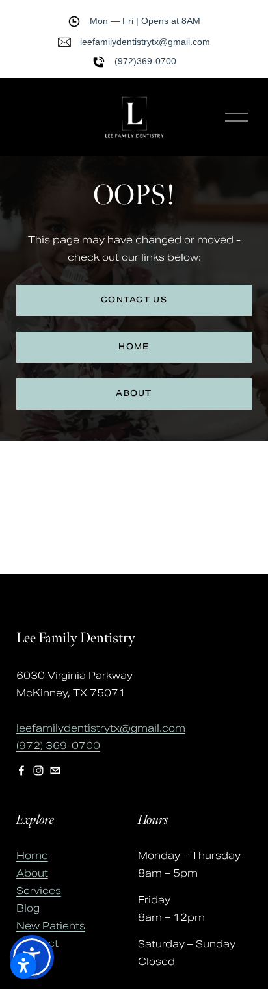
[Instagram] (38, 770)
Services (38, 890)
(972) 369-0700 (58, 745)
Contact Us (134, 300)
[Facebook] (21, 770)
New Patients (50, 925)
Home (32, 855)
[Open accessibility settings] (23, 966)
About (32, 873)
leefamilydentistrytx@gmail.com (100, 728)
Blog (28, 908)
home (133, 347)
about (134, 394)
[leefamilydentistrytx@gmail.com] (55, 770)
